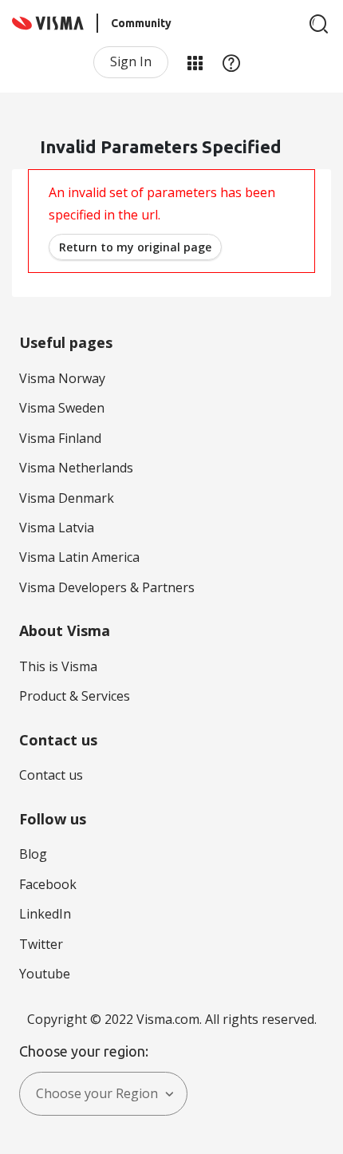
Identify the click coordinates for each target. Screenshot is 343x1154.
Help (231, 62)
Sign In (131, 61)
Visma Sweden (61, 408)
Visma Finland (60, 438)
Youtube (44, 973)
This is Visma (58, 666)
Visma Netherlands (76, 467)
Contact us (51, 775)
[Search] (319, 24)
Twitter (41, 944)
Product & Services (74, 696)
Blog (33, 854)
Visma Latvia (56, 527)
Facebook (48, 884)
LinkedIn (45, 914)
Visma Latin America (79, 557)
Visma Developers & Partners (107, 587)
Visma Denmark (66, 498)
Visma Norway (62, 378)
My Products (194, 62)
